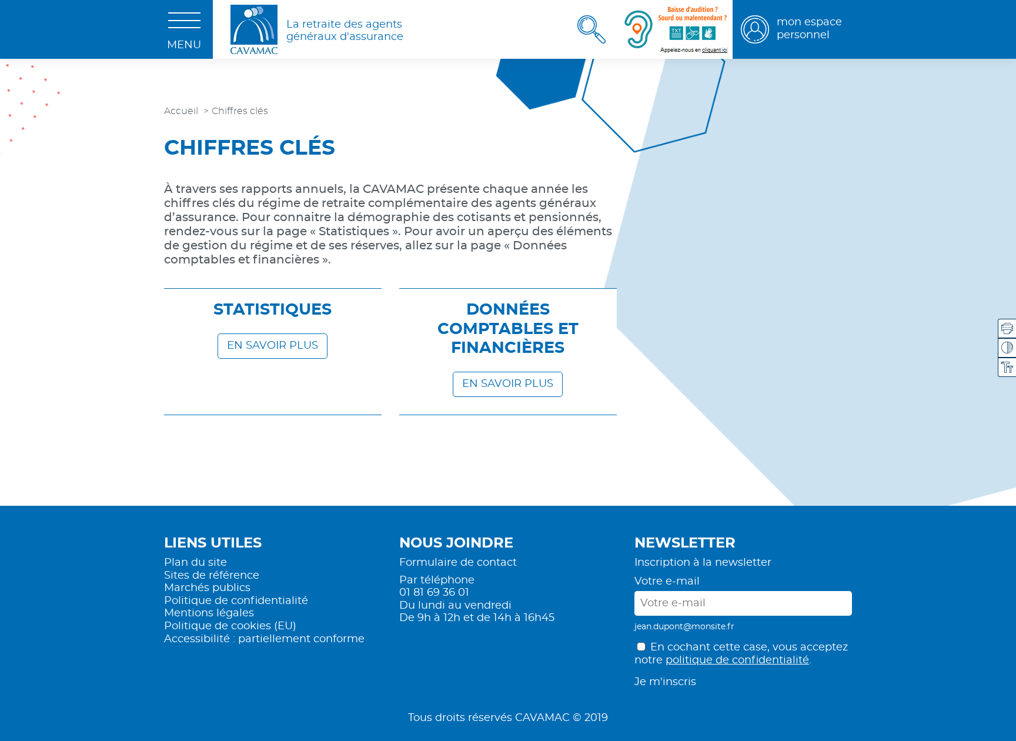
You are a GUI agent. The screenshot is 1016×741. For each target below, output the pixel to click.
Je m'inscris (665, 682)
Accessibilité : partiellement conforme (264, 639)
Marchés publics (207, 588)
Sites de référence (211, 575)
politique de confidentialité (737, 660)
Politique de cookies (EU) (230, 626)
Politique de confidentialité (236, 601)
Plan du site (195, 563)
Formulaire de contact (458, 563)
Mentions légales (209, 613)
